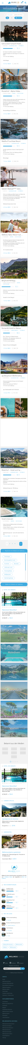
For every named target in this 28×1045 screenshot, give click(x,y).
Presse (3, 979)
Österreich (21, 45)
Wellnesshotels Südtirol (7, 1033)
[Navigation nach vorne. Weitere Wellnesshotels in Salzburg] (20, 544)
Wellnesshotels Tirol (6, 1029)
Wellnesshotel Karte (6, 981)
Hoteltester (4, 1005)
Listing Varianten (5, 1017)
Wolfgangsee (7, 574)
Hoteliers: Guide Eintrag (7, 993)
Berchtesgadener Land (9, 560)
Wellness (5, 947)
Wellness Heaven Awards (7, 1011)
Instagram (21, 963)
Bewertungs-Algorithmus (7, 1003)
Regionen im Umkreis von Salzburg (14, 551)
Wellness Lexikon (5, 989)
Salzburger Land (13, 45)
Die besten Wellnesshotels (7, 983)
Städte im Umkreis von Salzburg (14, 584)
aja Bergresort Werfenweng (12, 376)
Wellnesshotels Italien (6, 1031)
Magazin (4, 1007)
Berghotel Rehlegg (8, 281)
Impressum (4, 995)
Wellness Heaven (5, 1013)
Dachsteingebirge (8, 578)
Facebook (13, 963)
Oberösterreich (14, 330)
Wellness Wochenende (8, 944)
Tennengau (7, 556)
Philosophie (4, 1015)
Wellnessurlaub (19, 944)
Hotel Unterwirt (7, 519)
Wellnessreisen (13, 947)
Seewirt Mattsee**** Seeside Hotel (14, 189)
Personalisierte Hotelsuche (7, 985)
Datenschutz (11, 995)
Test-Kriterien (5, 1001)
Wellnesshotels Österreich (7, 1027)
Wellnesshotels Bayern (7, 1025)
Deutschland (20, 93)
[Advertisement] (14, 432)
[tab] (14, 551)
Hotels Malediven (6, 1035)
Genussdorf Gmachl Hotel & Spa (13, 44)
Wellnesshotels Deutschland (8, 1023)
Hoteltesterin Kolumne (7, 1009)
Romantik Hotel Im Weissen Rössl (14, 328)
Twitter (6, 963)
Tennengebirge (8, 571)
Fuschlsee (6, 563)
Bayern (13, 93)
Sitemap (4, 1037)
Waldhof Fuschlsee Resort (11, 141)
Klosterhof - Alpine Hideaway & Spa (14, 91)
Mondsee (16, 563)
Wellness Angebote (6, 987)
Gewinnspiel (5, 991)
